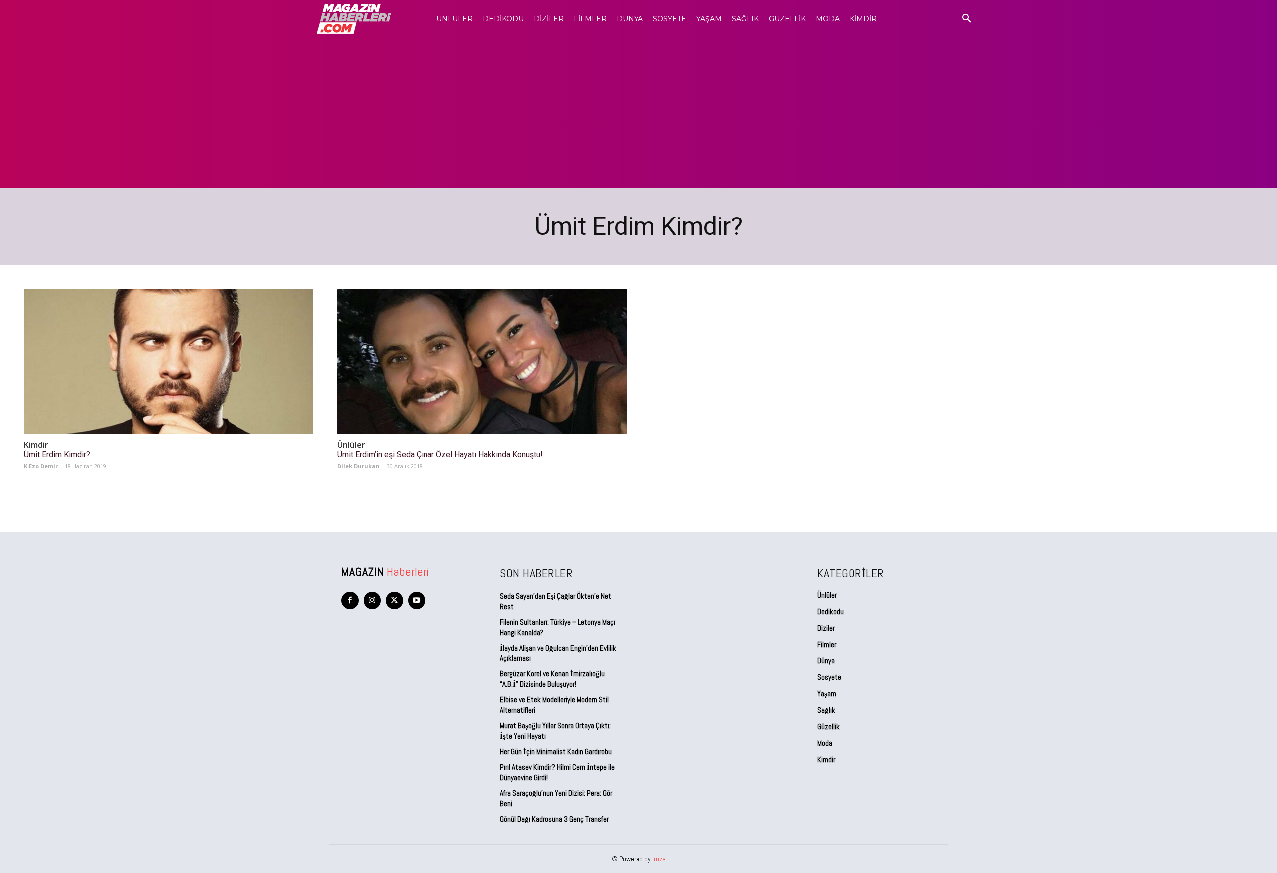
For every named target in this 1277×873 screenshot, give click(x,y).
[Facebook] (350, 600)
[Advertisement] (638, 113)
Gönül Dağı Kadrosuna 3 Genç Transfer (554, 819)
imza (659, 858)
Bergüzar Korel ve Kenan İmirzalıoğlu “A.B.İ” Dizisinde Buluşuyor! (552, 679)
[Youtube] (417, 600)
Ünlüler (351, 445)
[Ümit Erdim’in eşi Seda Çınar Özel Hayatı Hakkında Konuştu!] (482, 361)
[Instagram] (372, 600)
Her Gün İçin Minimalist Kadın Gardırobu (556, 751)
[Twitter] (394, 600)
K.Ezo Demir (41, 466)
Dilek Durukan (358, 466)
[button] (967, 19)
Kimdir (36, 445)
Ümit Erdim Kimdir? (57, 454)
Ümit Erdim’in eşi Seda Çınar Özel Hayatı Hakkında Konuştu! (440, 454)
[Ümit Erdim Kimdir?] (168, 361)
